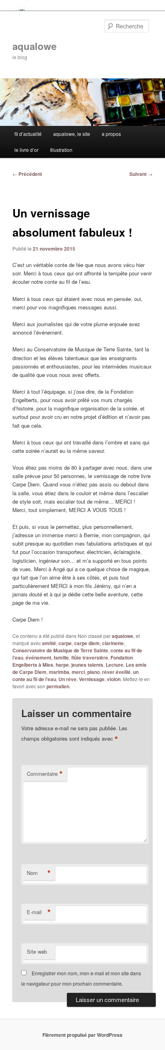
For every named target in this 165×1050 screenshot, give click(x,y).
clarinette (113, 643)
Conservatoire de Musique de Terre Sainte (60, 650)
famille (61, 657)
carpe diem (87, 643)
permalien (57, 686)
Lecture (114, 664)
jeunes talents (87, 664)
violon (114, 679)
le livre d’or (26, 149)
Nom (39, 873)
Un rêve (67, 679)
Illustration (61, 149)
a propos (111, 133)
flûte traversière (89, 657)
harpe (62, 664)
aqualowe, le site (71, 133)
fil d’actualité (28, 133)
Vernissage (92, 679)
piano (93, 671)
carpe (65, 643)
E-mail (39, 912)
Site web (37, 951)
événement (38, 657)
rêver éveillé (116, 671)
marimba (59, 671)
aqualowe (34, 46)
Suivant (141, 173)
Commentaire (45, 773)
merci (78, 671)
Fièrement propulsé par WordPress (82, 1034)
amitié (49, 643)
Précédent (27, 173)
